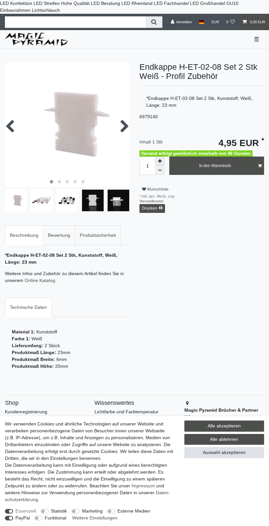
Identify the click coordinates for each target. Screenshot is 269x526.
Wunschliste (157, 189)
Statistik (59, 511)
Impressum (143, 485)
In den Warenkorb (215, 165)
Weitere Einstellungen (94, 517)
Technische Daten (28, 307)
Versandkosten (151, 201)
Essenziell (25, 511)
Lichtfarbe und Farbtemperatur (126, 411)
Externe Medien (133, 511)
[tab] (24, 235)
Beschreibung (24, 235)
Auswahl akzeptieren (224, 452)
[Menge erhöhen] (159, 161)
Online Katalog (40, 280)
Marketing (92, 511)
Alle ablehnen (224, 439)
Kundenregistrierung (26, 411)
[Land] (202, 22)
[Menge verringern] (159, 170)
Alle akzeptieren (224, 425)
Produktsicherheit (98, 235)
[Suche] (154, 22)
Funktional (55, 517)
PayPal (22, 517)
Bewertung (59, 235)
